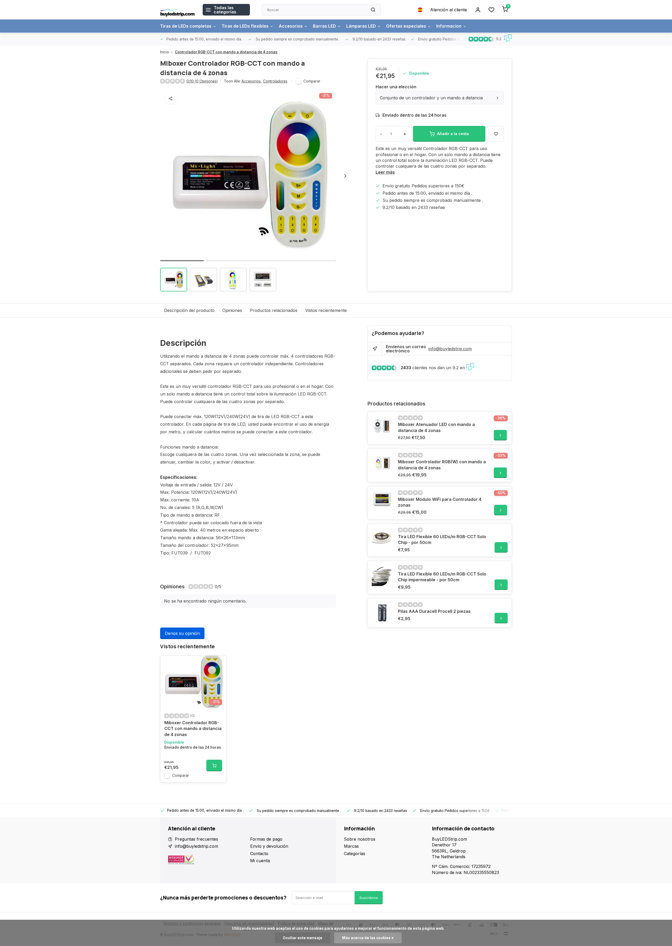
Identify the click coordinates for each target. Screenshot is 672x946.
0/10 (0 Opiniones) (202, 81)
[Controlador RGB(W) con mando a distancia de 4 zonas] (382, 463)
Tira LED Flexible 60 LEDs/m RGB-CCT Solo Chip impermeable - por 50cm (442, 576)
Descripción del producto (189, 310)
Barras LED (324, 26)
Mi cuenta (260, 860)
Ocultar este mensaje (302, 938)
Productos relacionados (273, 310)
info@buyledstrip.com (450, 348)
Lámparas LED (361, 26)
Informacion (448, 26)
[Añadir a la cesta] (214, 765)
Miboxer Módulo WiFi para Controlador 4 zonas (439, 502)
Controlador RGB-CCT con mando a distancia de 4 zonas (226, 52)
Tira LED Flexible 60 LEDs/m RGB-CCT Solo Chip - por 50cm (442, 539)
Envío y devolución (269, 846)
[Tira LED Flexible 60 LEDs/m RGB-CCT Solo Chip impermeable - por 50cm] (382, 575)
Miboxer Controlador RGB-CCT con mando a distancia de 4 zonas (193, 728)
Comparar (311, 81)
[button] (345, 175)
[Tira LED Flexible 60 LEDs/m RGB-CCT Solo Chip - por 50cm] (382, 538)
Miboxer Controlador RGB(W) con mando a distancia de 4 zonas (442, 464)
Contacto (259, 853)
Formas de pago (266, 839)
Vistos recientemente (326, 310)
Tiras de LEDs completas (185, 26)
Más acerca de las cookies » (368, 938)
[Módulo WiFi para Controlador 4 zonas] (382, 500)
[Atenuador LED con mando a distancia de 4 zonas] (382, 425)
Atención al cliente (448, 9)
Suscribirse (368, 898)
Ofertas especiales (406, 26)
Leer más (385, 172)
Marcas (351, 846)
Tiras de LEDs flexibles (245, 26)
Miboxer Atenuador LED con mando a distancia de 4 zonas (436, 427)
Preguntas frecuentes (196, 839)
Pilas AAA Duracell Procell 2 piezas (434, 611)
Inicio (164, 52)
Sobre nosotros (359, 839)
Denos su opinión (182, 633)
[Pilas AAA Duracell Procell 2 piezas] (382, 612)
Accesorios (291, 26)
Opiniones (232, 310)
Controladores (275, 81)
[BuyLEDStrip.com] (177, 10)
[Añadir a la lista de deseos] (218, 663)
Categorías (354, 853)
